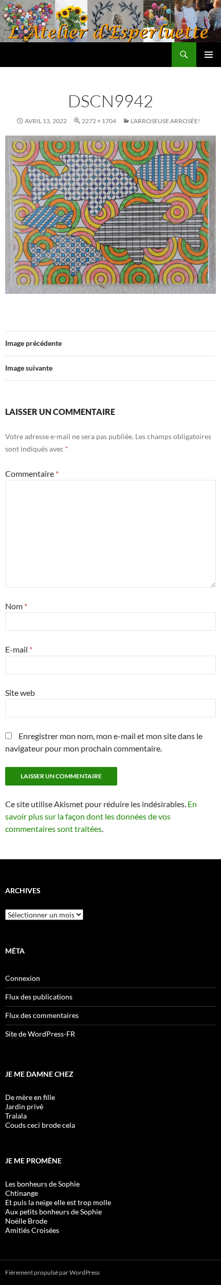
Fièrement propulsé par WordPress (52, 1272)
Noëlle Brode (26, 1220)
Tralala (16, 1115)
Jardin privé (24, 1106)
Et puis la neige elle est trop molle (58, 1202)
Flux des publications (38, 996)
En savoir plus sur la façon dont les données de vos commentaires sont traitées (101, 816)
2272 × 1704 (99, 121)
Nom (16, 606)
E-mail (18, 649)
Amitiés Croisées (32, 1230)
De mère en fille (30, 1097)
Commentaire (32, 473)
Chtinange (21, 1193)
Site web (20, 692)
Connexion (22, 978)
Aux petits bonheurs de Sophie (53, 1211)
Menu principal (208, 54)
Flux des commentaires (42, 1015)
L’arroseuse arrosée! (165, 121)
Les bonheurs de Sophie (42, 1183)
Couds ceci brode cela (40, 1125)
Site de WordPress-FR (40, 1033)
